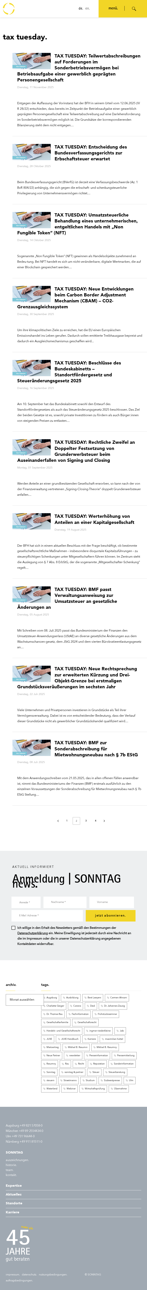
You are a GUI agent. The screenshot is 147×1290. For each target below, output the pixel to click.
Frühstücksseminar (107, 1014)
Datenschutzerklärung (32, 933)
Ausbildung (72, 998)
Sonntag (51, 1072)
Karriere (92, 1039)
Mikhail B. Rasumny (107, 1047)
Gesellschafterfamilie (57, 1022)
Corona (77, 1006)
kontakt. (11, 1175)
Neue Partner (53, 1055)
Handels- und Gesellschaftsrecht (63, 1031)
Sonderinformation (124, 1064)
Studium (90, 1080)
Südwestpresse (112, 1080)
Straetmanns (70, 1080)
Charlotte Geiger (55, 1006)
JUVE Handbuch (69, 1039)
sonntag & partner (74, 1072)
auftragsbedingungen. (19, 1280)
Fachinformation (80, 1014)
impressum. (13, 1274)
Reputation (99, 1064)
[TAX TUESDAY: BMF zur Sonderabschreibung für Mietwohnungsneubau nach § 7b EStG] (31, 747)
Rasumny (51, 1064)
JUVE (49, 1039)
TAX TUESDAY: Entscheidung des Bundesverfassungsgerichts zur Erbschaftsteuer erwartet (91, 153)
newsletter (74, 1055)
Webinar (71, 1089)
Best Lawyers (94, 998)
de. (81, 9)
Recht (81, 1064)
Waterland (52, 1089)
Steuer (95, 1072)
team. (10, 1170)
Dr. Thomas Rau (55, 1014)
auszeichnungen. (17, 1160)
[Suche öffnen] (134, 9)
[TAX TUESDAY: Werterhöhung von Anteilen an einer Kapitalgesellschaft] (31, 521)
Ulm (131, 1080)
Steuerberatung (117, 1072)
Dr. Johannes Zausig (114, 1006)
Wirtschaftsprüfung (95, 1089)
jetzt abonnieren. (110, 915)
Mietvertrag (53, 1047)
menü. (113, 9)
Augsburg (52, 998)
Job (122, 1031)
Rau (67, 1064)
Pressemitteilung (126, 1055)
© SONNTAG (93, 1274)
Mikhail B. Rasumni (77, 1047)
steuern (50, 1080)
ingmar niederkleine (100, 1031)
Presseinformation (98, 1055)
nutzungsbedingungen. (53, 1274)
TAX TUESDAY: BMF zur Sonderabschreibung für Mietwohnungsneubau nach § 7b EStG (96, 748)
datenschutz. (29, 1274)
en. (87, 9)
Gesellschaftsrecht (87, 1022)
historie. (11, 1165)
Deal (92, 1006)
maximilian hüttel (114, 1039)
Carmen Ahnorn (118, 998)
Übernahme (120, 1089)
